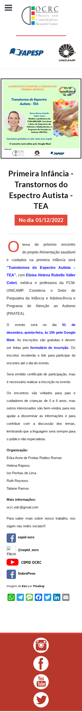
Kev (24, 586)
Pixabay (39, 586)
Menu (9, 7)
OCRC (41, 15)
